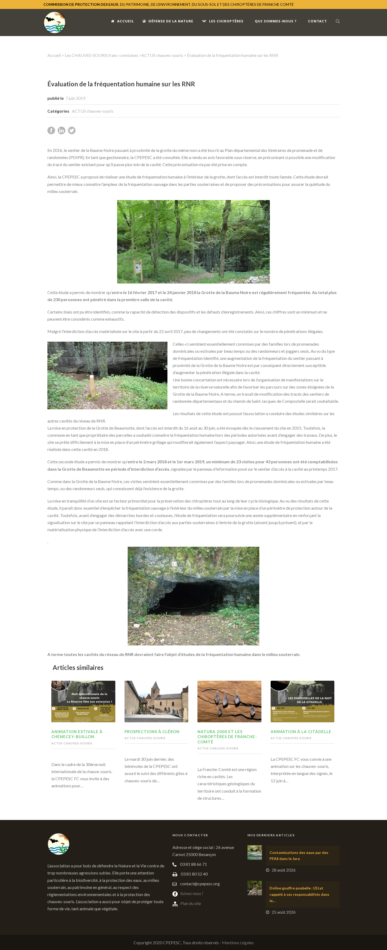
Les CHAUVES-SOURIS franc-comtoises (101, 55)
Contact (317, 21)
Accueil (125, 21)
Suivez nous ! (191, 893)
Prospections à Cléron (152, 731)
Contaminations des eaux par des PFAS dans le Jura (299, 855)
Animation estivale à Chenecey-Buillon (77, 734)
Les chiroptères (226, 21)
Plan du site (190, 903)
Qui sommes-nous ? (276, 21)
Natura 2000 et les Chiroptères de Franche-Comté (227, 736)
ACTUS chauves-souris (162, 55)
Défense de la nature (170, 21)
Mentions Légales (238, 942)
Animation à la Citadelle (301, 731)
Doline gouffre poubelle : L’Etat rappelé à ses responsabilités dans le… (299, 894)
